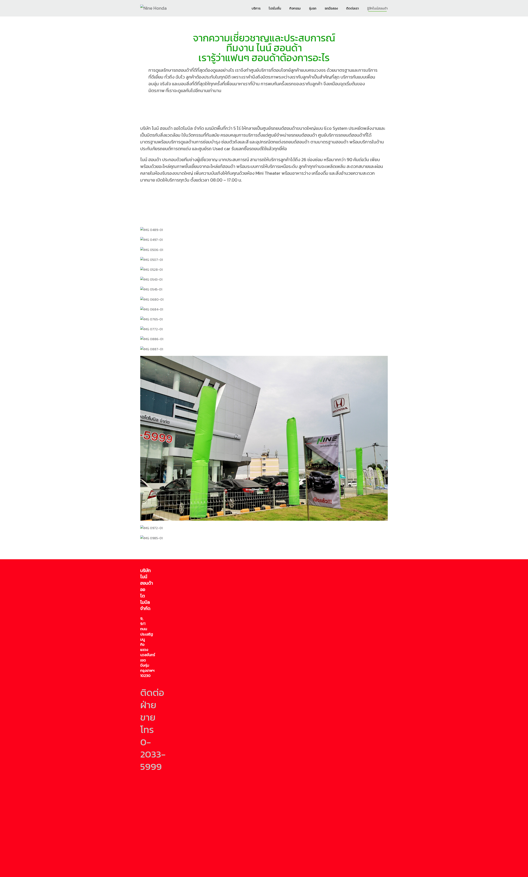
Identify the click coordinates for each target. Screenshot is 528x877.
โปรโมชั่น (275, 8)
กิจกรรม (295, 8)
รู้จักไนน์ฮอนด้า (377, 8)
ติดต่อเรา (352, 8)
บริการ (256, 8)
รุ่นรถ (312, 8)
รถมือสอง (331, 8)
